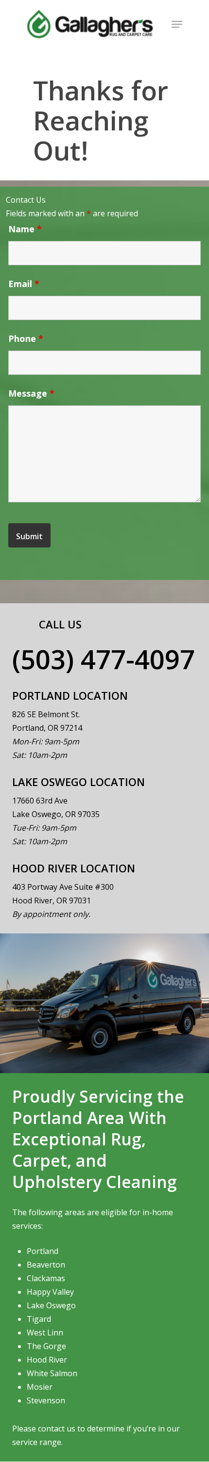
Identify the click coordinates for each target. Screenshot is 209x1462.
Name (25, 229)
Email (23, 283)
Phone (25, 338)
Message (31, 393)
